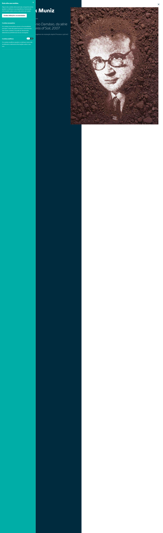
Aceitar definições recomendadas (14, 15)
